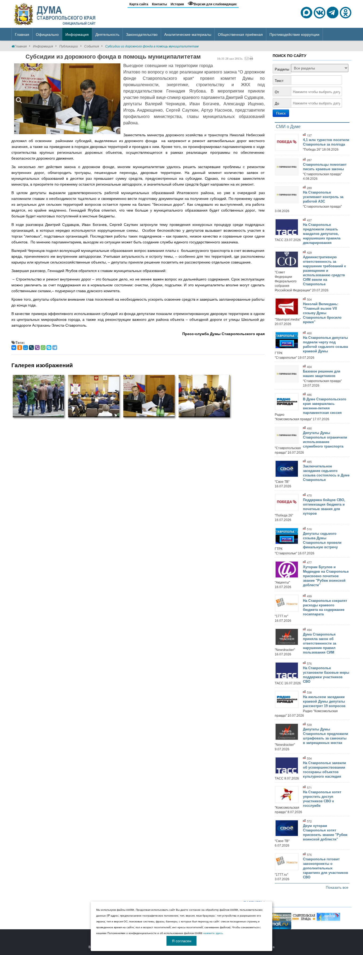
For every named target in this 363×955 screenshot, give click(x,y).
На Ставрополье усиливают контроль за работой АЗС (323, 196)
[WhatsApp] (43, 347)
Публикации (68, 46)
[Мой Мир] (25, 347)
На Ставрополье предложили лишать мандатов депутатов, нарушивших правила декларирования (321, 234)
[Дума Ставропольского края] (55, 13)
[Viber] (37, 347)
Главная (20, 46)
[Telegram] (54, 347)
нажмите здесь (213, 933)
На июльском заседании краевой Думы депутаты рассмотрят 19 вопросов (324, 701)
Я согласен (181, 940)
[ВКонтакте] (13, 347)
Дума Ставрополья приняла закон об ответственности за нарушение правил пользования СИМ (319, 643)
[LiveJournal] (31, 347)
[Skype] (49, 347)
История (177, 4)
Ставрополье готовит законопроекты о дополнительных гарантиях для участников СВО (325, 868)
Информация (43, 46)
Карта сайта (138, 4)
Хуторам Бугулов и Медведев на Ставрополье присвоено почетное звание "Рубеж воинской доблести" (326, 576)
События (91, 46)
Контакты (159, 4)
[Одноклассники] (19, 347)
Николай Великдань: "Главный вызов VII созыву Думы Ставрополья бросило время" (322, 313)
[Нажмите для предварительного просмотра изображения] (67, 98)
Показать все (337, 887)
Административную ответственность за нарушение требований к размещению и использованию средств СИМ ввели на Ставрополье (324, 270)
